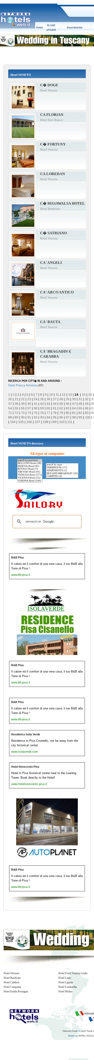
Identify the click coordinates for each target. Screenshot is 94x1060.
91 (29, 417)
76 (42, 413)
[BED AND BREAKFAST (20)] (62, 473)
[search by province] (29, 460)
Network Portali (70, 1031)
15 (84, 394)
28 (61, 399)
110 (62, 422)
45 (61, 403)
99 (80, 417)
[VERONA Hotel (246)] (29, 480)
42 (42, 403)
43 (48, 403)
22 (23, 399)
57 (29, 408)
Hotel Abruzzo (11, 973)
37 (10, 403)
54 (10, 408)
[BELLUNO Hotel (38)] (29, 463)
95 (55, 417)
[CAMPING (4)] (62, 476)
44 (55, 403)
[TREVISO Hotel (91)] (29, 472)
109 (54, 422)
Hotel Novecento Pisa (25, 766)
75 (35, 413)
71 (10, 413)
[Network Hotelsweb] (16, 19)
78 (55, 413)
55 (16, 408)
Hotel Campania (12, 987)
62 (61, 408)
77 (48, 413)
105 (21, 422)
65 (80, 408)
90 (23, 417)
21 (16, 399)
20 (10, 399)
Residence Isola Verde (25, 734)
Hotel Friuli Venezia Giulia (72, 973)
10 (51, 394)
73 (23, 413)
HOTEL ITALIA (85, 1036)
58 (35, 408)
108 (45, 422)
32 (87, 399)
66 (87, 408)
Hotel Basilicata (12, 977)
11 (57, 394)
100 (87, 417)
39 (23, 403)
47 (74, 403)
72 (16, 413)
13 (70, 394)
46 (67, 403)
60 (48, 408)
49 (87, 403)
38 (16, 403)
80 (67, 413)
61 (55, 408)
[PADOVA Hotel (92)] (29, 466)
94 (48, 417)
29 (67, 399)
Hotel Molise (65, 991)
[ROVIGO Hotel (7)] (29, 469)
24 (35, 399)
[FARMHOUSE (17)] (62, 467)
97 (67, 417)
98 (74, 417)
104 (13, 422)
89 (16, 417)
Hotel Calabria (11, 982)
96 (61, 417)
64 (74, 408)
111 (69, 422)
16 (90, 394)
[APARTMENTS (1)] (62, 470)
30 (74, 399)
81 (74, 413)
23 (29, 399)
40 (29, 403)
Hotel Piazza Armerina (23, 385)
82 (80, 413)
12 (63, 394)
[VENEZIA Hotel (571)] (29, 475)
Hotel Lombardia (67, 987)
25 (42, 399)
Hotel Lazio (64, 977)
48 (80, 403)
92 (35, 417)
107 (37, 422)
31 (80, 399)
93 (42, 417)
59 (42, 408)
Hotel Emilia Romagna (16, 991)
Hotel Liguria (65, 982)
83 (87, 413)
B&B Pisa (17, 557)
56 (23, 408)
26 (48, 399)
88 (10, 417)
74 (29, 413)
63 (67, 408)
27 (55, 399)
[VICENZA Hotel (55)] (29, 477)
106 (29, 422)
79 (61, 413)
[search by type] (62, 464)
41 (35, 403)
